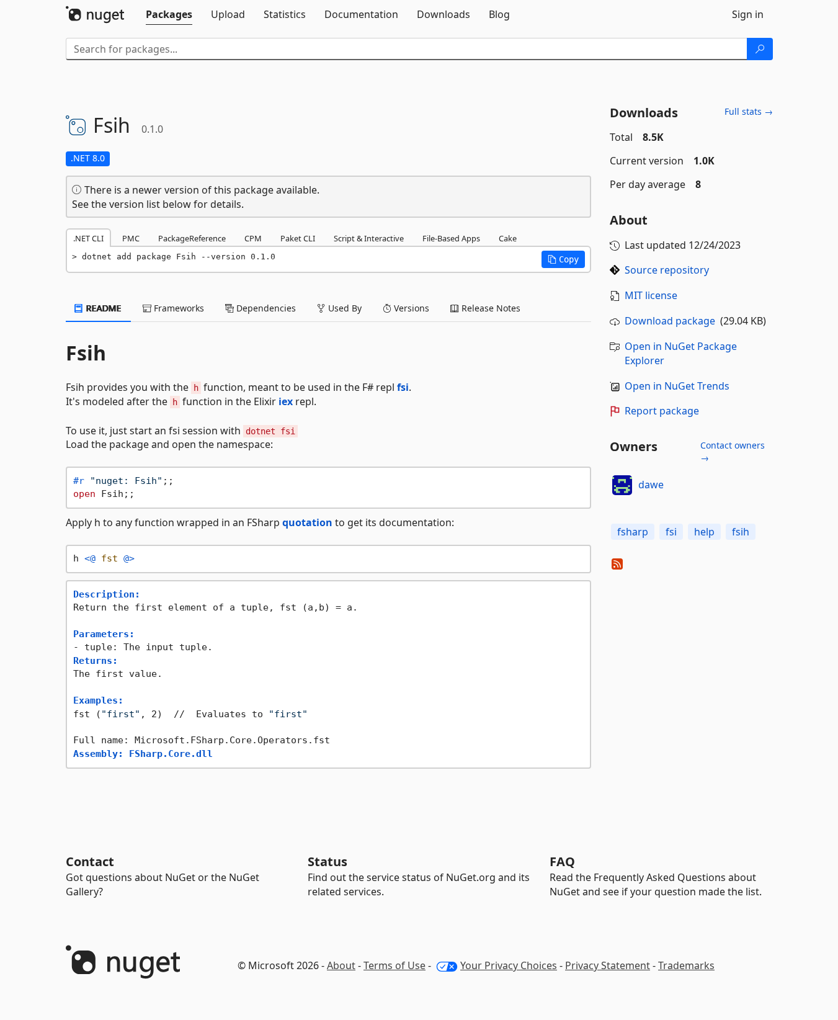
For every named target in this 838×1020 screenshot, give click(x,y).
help (704, 532)
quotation (307, 522)
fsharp (632, 532)
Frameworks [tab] (177, 308)
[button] (563, 259)
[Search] (760, 49)
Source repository (667, 270)
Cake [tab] (508, 238)
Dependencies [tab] (265, 308)
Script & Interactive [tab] (369, 238)
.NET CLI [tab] (88, 238)
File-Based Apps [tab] (451, 238)
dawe (651, 484)
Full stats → (748, 111)
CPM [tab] (253, 238)
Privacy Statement (607, 965)
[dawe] (622, 485)
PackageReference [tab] (192, 238)
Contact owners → (732, 451)
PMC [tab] (131, 238)
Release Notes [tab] (489, 308)
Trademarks (686, 965)
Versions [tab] (410, 308)
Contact (90, 861)
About (341, 965)
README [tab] (103, 308)
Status (327, 861)
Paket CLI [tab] (297, 238)
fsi (403, 387)
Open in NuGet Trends (677, 386)
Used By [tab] (344, 308)
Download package (670, 321)
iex (286, 401)
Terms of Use (394, 965)
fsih (740, 532)
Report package (662, 411)
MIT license (651, 295)
